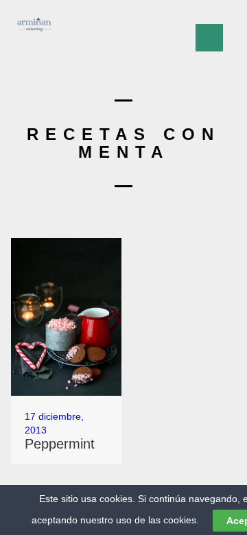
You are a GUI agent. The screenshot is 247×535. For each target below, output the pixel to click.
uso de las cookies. (157, 519)
